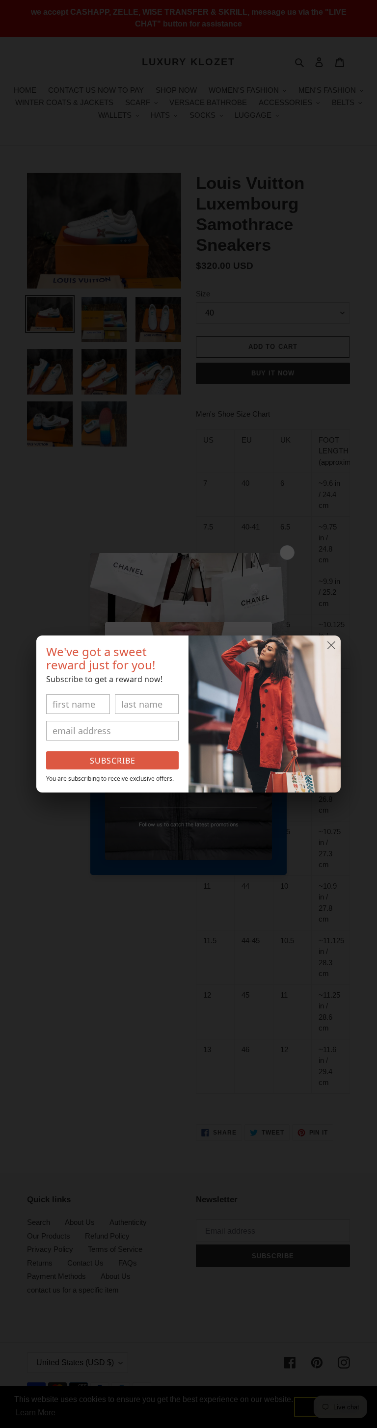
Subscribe (112, 760)
